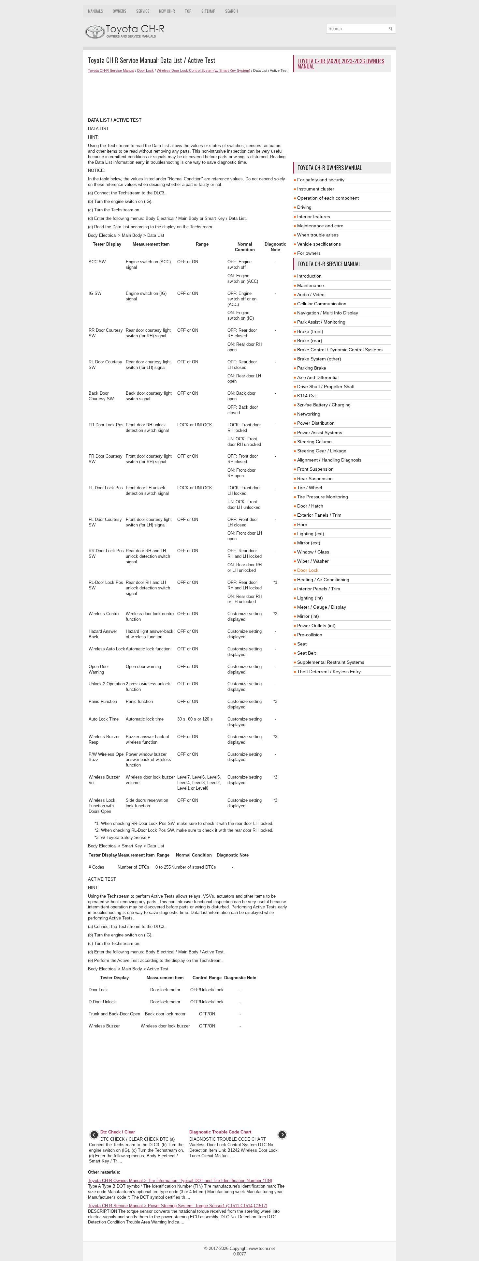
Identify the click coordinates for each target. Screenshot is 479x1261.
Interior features (313, 216)
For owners (309, 253)
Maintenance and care (320, 225)
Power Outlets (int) (316, 625)
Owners (119, 11)
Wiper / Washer (313, 561)
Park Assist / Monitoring (321, 322)
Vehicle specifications (319, 244)
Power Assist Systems (319, 432)
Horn (302, 524)
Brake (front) (310, 331)
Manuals (95, 11)
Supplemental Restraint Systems (330, 662)
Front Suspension (315, 469)
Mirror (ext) (308, 542)
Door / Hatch (310, 506)
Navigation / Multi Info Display (327, 312)
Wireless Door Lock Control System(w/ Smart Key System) (203, 70)
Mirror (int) (308, 616)
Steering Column (314, 441)
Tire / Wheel (309, 487)
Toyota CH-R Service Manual (111, 70)
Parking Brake (311, 368)
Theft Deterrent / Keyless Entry (329, 671)
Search (231, 11)
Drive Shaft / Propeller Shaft (326, 386)
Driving (304, 207)
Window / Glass (313, 552)
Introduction (309, 276)
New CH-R (167, 11)
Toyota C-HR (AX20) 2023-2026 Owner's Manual (341, 63)
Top (188, 11)
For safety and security (320, 179)
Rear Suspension (315, 478)
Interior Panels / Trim (318, 588)
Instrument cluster (315, 188)
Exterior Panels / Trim (319, 515)
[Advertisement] (188, 95)
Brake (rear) (309, 340)
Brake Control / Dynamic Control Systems (340, 349)
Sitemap (208, 11)
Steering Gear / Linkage (321, 450)
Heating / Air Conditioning (323, 579)
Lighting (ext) (310, 533)
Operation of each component (328, 198)
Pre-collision (309, 634)
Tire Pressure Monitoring (322, 496)
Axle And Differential (318, 377)
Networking (308, 414)
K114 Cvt (306, 395)
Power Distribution (316, 423)
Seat (302, 643)
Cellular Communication (321, 303)
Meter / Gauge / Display (321, 607)
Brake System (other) (319, 358)
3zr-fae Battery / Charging (324, 404)
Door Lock (145, 70)
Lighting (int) (310, 597)
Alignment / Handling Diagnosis (329, 460)
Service (142, 11)
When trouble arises (318, 234)
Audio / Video (311, 294)
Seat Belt (306, 653)
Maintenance (310, 285)
